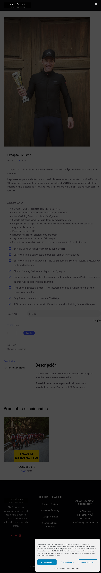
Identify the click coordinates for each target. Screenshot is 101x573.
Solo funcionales (67, 562)
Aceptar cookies (47, 562)
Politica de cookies (59, 568)
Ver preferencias (87, 562)
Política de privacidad (73, 568)
